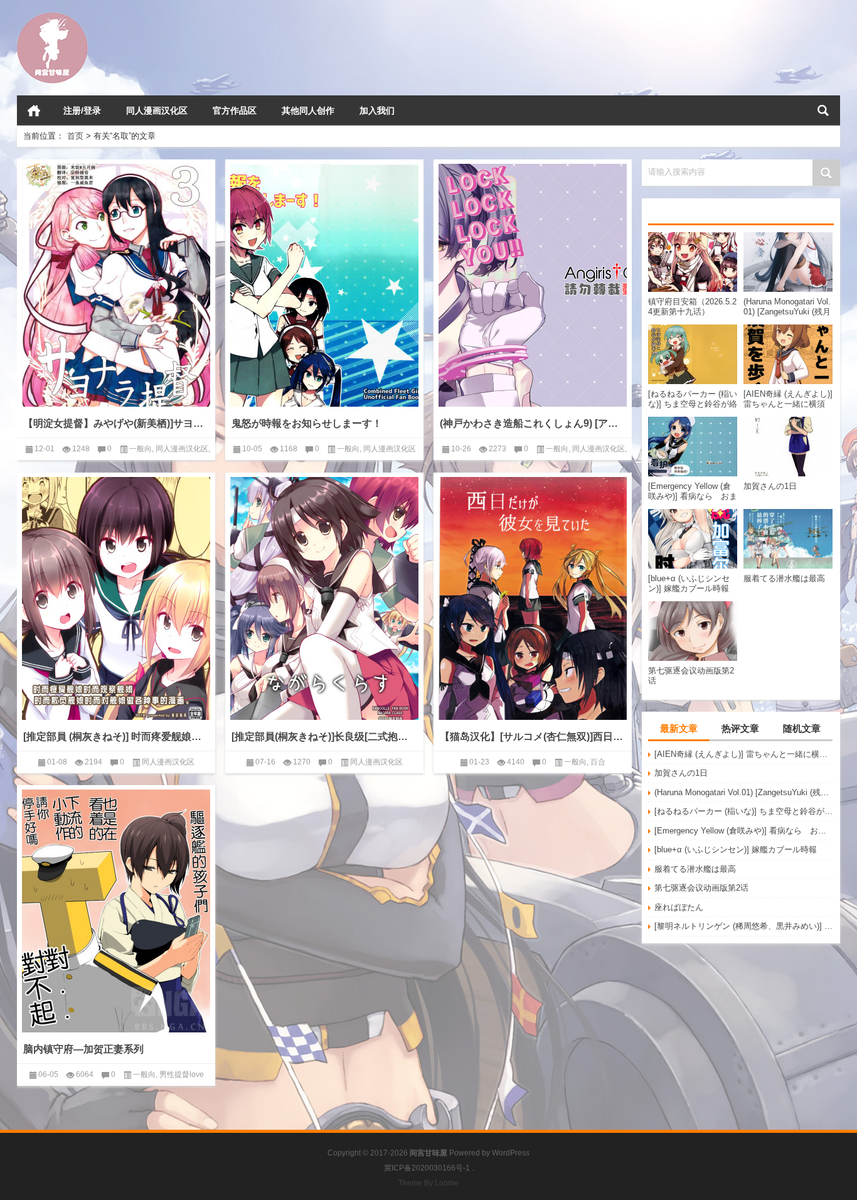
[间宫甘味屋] (52, 16)
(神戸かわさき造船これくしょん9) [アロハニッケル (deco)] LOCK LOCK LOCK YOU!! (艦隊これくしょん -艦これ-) (532, 423)
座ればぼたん (678, 907)
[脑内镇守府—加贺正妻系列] (116, 911)
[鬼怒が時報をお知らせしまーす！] (324, 285)
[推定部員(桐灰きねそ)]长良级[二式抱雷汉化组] (324, 736)
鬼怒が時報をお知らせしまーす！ (307, 423)
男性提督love (181, 1074)
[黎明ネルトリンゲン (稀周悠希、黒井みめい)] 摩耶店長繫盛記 (744, 926)
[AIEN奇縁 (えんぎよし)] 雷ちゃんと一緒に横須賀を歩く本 (744, 754)
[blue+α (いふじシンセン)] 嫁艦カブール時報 (735, 849)
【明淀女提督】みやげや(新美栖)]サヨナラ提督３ (116, 423)
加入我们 (377, 110)
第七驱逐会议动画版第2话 (701, 887)
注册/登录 (82, 110)
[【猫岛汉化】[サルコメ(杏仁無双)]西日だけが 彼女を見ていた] (533, 598)
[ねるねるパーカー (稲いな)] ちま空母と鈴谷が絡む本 (744, 811)
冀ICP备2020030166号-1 (427, 1168)
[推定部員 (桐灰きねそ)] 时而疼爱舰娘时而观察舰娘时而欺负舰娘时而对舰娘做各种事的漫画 (116, 736)
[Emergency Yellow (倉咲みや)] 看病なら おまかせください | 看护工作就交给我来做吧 (744, 830)
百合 (597, 762)
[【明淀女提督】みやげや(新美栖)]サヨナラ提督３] (116, 285)
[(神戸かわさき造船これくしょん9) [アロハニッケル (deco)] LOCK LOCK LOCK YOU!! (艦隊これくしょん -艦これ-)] (533, 285)
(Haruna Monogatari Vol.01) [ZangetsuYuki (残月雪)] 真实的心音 (744, 792)
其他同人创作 (308, 110)
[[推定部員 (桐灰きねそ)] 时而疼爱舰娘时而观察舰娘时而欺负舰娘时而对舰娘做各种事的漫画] (116, 598)
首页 (34, 110)
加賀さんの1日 (681, 773)
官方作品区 (235, 110)
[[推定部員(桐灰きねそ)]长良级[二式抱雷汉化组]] (324, 598)
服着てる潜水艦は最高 (695, 869)
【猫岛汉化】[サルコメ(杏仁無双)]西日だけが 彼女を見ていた (532, 736)
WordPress (511, 1153)
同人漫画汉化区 (157, 110)
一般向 (140, 448)
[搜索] (823, 110)
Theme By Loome (428, 1183)
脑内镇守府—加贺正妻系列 (83, 1049)
